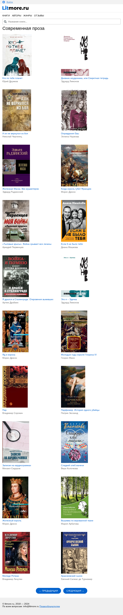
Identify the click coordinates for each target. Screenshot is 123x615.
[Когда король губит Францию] (74, 185)
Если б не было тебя (72, 244)
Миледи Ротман (10, 576)
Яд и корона (8, 354)
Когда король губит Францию (76, 189)
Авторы (16, 15)
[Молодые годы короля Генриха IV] (74, 351)
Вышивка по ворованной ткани (77, 520)
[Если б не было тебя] (74, 241)
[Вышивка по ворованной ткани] (75, 517)
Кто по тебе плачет (12, 78)
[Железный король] (15, 517)
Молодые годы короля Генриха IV (79, 354)
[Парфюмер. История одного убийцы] (73, 407)
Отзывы (39, 15)
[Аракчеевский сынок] (74, 573)
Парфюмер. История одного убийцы (80, 410)
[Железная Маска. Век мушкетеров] (16, 185)
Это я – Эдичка (69, 299)
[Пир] (15, 407)
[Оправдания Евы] (74, 130)
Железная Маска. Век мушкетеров (20, 189)
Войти (10, 2)
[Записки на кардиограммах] (15, 462)
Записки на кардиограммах (16, 465)
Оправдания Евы (70, 133)
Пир (4, 410)
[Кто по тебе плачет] (17, 75)
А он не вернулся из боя (15, 133)
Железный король (11, 520)
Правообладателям (49, 606)
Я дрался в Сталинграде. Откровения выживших (27, 299)
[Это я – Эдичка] (75, 296)
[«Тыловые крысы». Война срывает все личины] (15, 241)
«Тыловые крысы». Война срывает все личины (26, 244)
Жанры (27, 15)
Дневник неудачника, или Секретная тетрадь (84, 78)
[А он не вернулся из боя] (16, 130)
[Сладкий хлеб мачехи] (74, 462)
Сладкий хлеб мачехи (72, 465)
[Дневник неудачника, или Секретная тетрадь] (75, 75)
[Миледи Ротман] (16, 573)
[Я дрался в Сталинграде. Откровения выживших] (15, 296)
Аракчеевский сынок (71, 576)
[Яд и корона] (15, 351)
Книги (6, 15)
